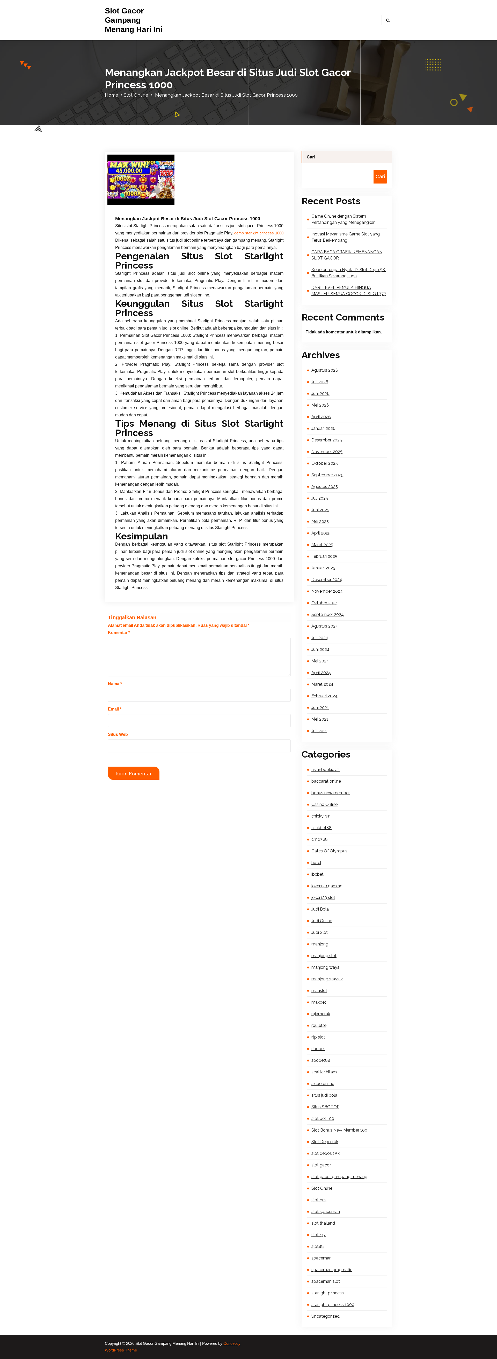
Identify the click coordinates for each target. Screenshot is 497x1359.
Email (114, 709)
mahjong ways (325, 967)
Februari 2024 (324, 695)
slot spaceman (325, 1211)
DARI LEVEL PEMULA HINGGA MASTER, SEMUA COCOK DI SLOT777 (348, 290)
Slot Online (136, 95)
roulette (318, 1025)
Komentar (119, 632)
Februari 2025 (324, 556)
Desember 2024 (326, 579)
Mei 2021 (319, 719)
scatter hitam (324, 1072)
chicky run (321, 816)
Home (111, 95)
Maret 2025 (322, 544)
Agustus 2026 (324, 370)
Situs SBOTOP (325, 1106)
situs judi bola (324, 1095)
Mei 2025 (320, 521)
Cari (311, 157)
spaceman (321, 1258)
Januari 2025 (323, 568)
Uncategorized (325, 1316)
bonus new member (330, 792)
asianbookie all (325, 769)
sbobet (318, 1048)
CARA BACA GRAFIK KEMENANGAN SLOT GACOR (346, 255)
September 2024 (327, 614)
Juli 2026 (319, 381)
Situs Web (118, 734)
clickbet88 (321, 827)
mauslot (319, 990)
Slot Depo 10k (324, 1141)
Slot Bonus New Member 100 (339, 1130)
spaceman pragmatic (331, 1269)
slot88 (317, 1246)
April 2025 (321, 533)
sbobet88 (320, 1060)
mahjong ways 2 (327, 978)
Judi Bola (320, 909)
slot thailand (323, 1223)
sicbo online (322, 1083)
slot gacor (321, 1165)
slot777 (318, 1234)
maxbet (318, 1002)
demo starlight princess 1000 (258, 233)
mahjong (319, 944)
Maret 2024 (322, 684)
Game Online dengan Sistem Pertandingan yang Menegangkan (343, 219)
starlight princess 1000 (332, 1304)
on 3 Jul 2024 (141, 201)
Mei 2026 (320, 405)
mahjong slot (324, 955)
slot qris (318, 1199)
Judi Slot (319, 932)
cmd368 (319, 839)
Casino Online (324, 804)
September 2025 (327, 474)
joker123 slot (323, 897)
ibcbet (317, 874)
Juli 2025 (319, 498)
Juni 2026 (320, 393)
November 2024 (327, 591)
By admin (170, 201)
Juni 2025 (320, 509)
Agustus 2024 (324, 626)
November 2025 (326, 451)
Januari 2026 (323, 428)
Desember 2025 (326, 440)
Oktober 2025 (324, 463)
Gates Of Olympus (329, 851)
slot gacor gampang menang (339, 1176)
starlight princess (327, 1293)
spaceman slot (325, 1281)
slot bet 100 (322, 1118)
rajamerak (320, 1013)
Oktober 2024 (324, 602)
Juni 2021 (320, 707)
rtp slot (318, 1037)
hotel (316, 862)
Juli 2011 (319, 730)
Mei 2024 (320, 661)
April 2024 (321, 672)
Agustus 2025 (324, 486)
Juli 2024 (319, 637)
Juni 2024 (320, 649)
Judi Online (321, 920)
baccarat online (326, 781)
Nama (115, 684)
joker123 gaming (326, 885)
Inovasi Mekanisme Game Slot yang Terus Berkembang (345, 237)
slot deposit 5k (325, 1153)
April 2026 (321, 416)
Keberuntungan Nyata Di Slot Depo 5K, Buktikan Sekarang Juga (348, 272)
